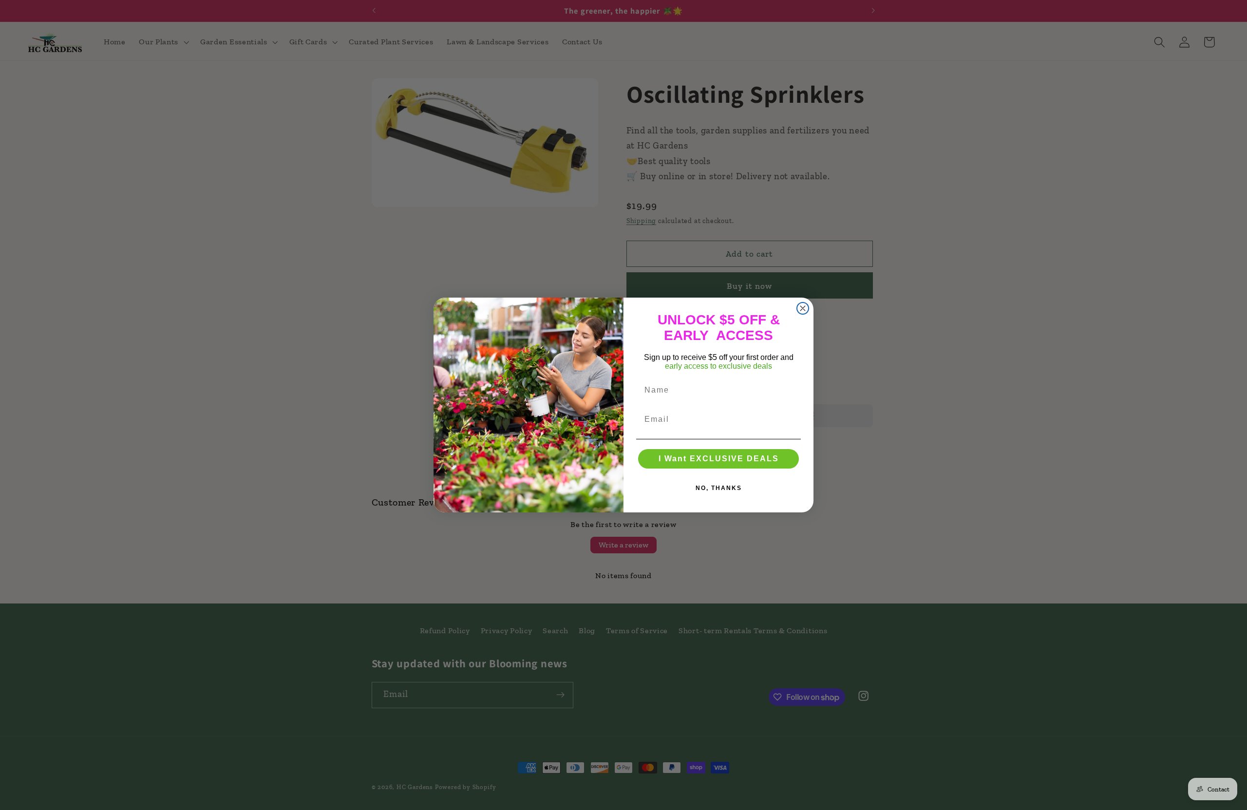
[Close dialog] (803, 308)
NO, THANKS (719, 488)
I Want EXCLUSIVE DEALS (719, 458)
